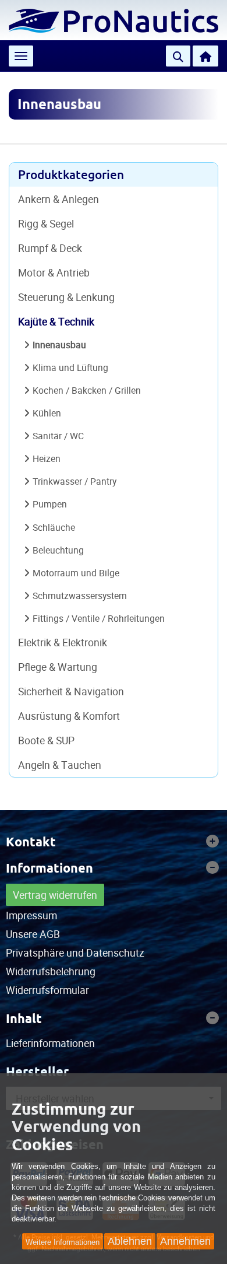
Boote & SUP (46, 740)
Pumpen (50, 504)
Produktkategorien (71, 174)
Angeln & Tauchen (59, 765)
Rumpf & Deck (50, 248)
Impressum (31, 915)
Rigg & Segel (46, 223)
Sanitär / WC (58, 435)
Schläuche (54, 527)
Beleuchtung (58, 550)
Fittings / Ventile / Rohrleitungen (99, 618)
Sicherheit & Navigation (71, 691)
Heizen (47, 458)
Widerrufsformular (47, 990)
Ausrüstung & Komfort (69, 716)
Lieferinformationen (50, 1043)
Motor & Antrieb (54, 272)
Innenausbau (59, 344)
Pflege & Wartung (57, 667)
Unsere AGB (33, 934)
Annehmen (185, 1241)
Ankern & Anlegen (58, 199)
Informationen (49, 868)
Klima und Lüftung (70, 367)
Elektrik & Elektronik (62, 642)
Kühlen (47, 413)
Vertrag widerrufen (55, 895)
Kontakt (31, 842)
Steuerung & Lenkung (66, 297)
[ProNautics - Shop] (113, 19)
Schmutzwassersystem (80, 595)
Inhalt (24, 1018)
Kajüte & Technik (56, 321)
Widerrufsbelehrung (50, 971)
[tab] (113, 842)
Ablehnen (130, 1241)
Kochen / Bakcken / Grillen (87, 390)
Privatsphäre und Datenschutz (75, 953)
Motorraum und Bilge (76, 572)
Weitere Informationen (63, 1242)
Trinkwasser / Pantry (74, 481)
